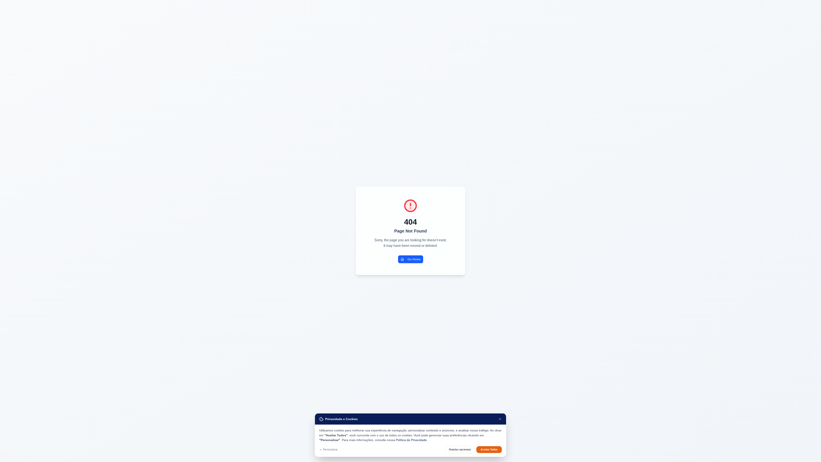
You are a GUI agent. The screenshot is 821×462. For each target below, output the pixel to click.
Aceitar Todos (489, 449)
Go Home (414, 259)
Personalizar (330, 449)
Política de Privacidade (411, 440)
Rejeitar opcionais (460, 449)
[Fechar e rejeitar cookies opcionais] (500, 419)
